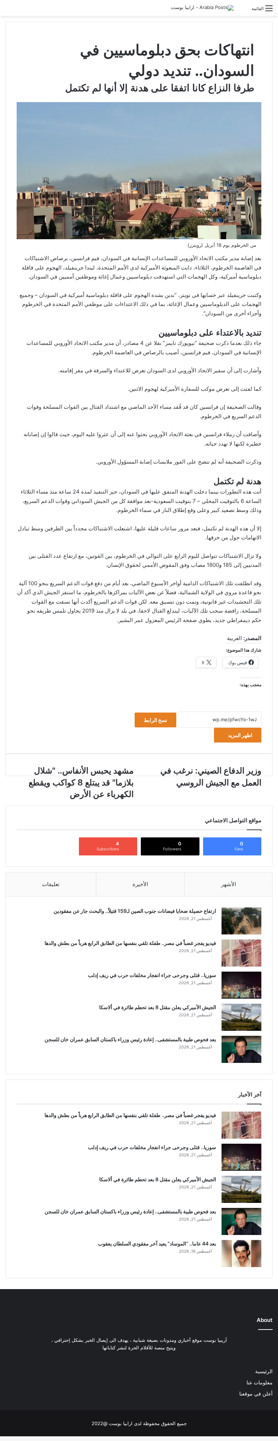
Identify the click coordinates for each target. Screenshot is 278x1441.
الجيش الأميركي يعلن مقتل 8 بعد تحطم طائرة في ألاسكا (157, 1007)
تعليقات (50, 884)
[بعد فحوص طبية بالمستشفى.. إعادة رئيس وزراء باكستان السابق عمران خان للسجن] (241, 1049)
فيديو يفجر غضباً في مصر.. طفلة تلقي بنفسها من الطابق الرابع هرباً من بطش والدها (130, 943)
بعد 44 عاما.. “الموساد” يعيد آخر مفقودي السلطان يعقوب (157, 1243)
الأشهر (228, 884)
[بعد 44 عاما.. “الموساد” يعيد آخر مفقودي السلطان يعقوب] (241, 1253)
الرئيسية (264, 1371)
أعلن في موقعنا (256, 1394)
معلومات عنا (260, 1382)
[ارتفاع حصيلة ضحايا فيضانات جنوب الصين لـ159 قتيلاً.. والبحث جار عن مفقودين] (241, 920)
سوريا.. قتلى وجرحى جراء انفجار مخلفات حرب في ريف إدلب (152, 975)
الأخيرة (140, 884)
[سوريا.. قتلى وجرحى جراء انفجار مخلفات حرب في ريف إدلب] (241, 985)
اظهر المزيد (239, 735)
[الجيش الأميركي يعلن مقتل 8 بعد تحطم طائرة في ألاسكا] (241, 1017)
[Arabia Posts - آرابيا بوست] (202, 8)
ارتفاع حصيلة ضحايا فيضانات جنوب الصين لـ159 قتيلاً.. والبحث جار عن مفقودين (135, 911)
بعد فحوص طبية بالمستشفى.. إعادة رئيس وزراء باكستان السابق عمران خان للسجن (130, 1039)
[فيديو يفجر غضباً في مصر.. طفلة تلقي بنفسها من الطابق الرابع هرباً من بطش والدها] (241, 953)
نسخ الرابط (155, 720)
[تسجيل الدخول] (242, 11)
